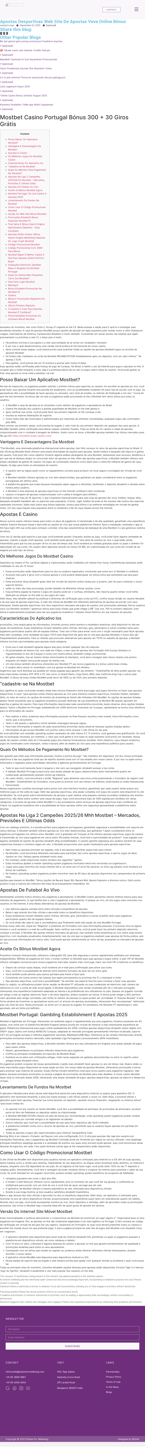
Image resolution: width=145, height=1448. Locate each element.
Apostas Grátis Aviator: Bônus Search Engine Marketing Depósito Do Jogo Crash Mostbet (26, 237)
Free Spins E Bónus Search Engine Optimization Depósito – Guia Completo (26, 227)
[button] (136, 10)
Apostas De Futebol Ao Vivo (23, 186)
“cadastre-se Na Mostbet (21, 166)
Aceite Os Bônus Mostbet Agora (25, 190)
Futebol (12, 295)
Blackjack (13, 285)
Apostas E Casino (17, 152)
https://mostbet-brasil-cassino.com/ (32, 435)
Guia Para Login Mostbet (21, 281)
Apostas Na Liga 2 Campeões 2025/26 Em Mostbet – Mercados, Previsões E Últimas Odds (26, 180)
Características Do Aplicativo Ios (25, 163)
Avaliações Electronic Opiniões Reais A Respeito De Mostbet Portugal (24, 268)
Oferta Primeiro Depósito (21, 305)
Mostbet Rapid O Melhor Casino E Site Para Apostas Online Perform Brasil (26, 258)
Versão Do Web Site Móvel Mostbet (27, 214)
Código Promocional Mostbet (24, 244)
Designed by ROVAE (128, 1439)
